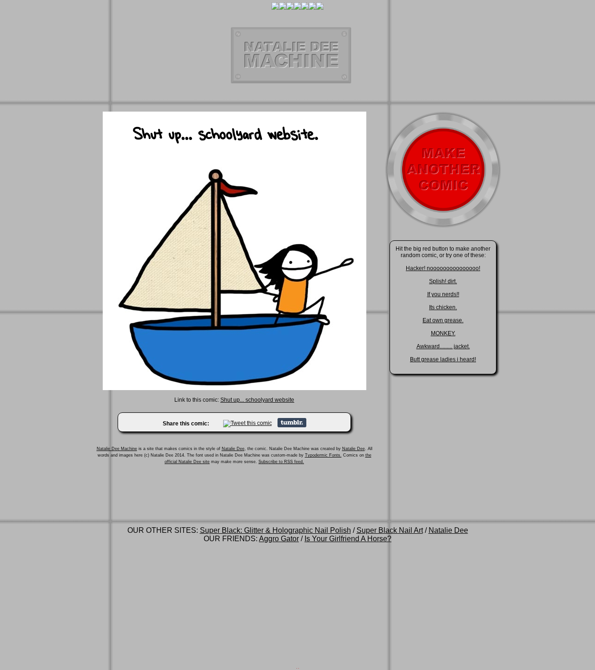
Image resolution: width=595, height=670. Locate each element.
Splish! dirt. (443, 281)
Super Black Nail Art (390, 530)
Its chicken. (443, 307)
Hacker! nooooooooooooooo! (443, 268)
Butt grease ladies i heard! (443, 359)
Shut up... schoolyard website (257, 400)
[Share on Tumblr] (292, 425)
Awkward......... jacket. (443, 346)
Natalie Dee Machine (117, 448)
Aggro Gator (279, 539)
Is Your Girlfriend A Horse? (347, 539)
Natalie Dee (233, 448)
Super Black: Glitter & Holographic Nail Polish (275, 530)
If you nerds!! (443, 294)
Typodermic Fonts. (323, 455)
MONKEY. (443, 333)
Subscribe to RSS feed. (281, 461)
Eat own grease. (443, 320)
